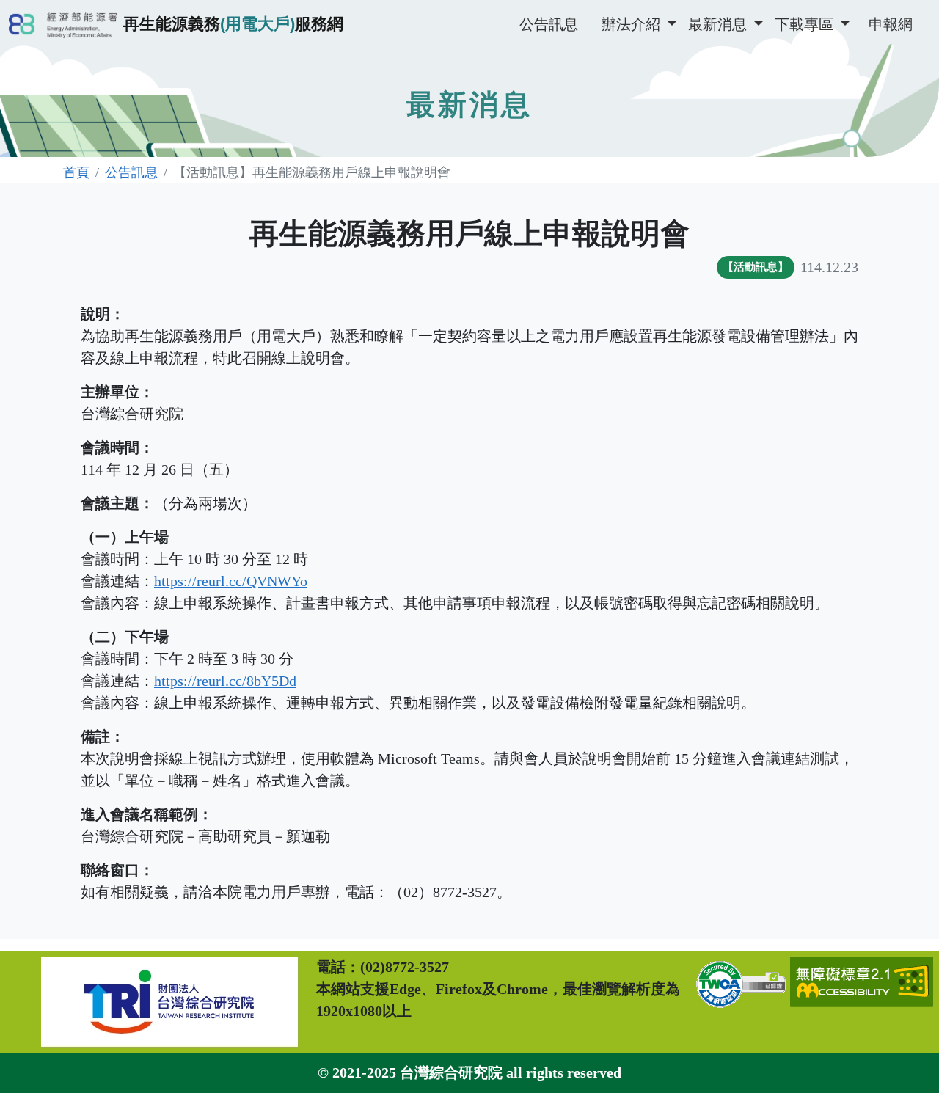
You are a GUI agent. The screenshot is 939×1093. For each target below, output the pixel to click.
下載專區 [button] (806, 24)
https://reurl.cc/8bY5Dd (225, 681)
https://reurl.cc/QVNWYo (230, 581)
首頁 (76, 172)
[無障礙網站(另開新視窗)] (861, 1002)
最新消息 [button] (719, 24)
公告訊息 (548, 24)
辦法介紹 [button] (633, 24)
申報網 (891, 24)
